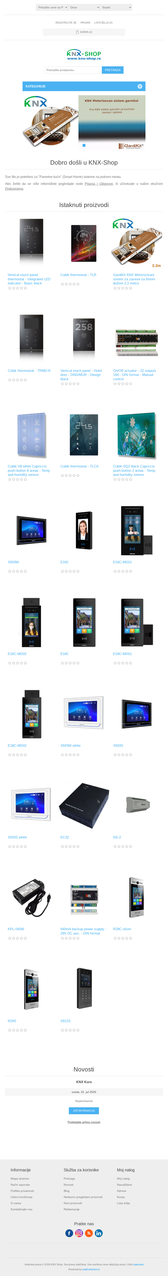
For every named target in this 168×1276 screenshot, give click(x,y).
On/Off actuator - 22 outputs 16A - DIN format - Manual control (134, 375)
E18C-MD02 (17, 746)
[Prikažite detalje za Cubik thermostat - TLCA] (83, 434)
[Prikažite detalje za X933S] (136, 714)
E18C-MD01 (122, 654)
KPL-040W (16, 929)
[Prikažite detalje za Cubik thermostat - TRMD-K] (31, 339)
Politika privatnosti (22, 1190)
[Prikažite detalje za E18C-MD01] (136, 622)
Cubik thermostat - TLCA (79, 466)
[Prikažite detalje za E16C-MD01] (136, 530)
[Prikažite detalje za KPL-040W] (31, 897)
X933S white (17, 837)
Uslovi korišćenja (21, 1197)
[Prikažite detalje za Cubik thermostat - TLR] (83, 243)
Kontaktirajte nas (21, 1209)
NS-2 (117, 837)
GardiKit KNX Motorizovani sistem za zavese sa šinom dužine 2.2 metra (134, 279)
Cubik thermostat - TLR (78, 275)
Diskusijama (14, 188)
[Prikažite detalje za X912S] (83, 989)
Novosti (68, 1184)
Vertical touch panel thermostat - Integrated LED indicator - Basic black (29, 279)
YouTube (99, 1233)
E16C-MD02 (17, 654)
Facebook (69, 1233)
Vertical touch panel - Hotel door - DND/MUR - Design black (81, 375)
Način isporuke (20, 1184)
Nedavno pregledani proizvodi (83, 1197)
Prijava (85, 22)
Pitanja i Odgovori (99, 184)
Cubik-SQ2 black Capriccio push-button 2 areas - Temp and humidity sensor (134, 470)
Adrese (121, 1190)
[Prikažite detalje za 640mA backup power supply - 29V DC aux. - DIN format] (83, 897)
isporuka (138, 1264)
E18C (64, 654)
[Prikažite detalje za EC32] (83, 805)
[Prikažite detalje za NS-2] (136, 805)
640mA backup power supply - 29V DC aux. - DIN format (83, 931)
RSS (89, 1233)
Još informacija (84, 1110)
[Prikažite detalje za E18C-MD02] (31, 714)
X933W (13, 562)
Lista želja (123, 1203)
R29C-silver (122, 929)
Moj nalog (123, 1178)
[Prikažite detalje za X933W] (31, 530)
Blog (66, 1190)
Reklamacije (71, 1209)
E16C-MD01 (122, 562)
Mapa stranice (20, 1178)
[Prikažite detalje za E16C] (83, 530)
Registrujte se (66, 22)
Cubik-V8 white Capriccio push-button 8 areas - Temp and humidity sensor (29, 470)
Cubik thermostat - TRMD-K (29, 371)
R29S (12, 1021)
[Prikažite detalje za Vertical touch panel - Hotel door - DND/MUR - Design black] (83, 339)
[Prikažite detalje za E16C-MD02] (31, 622)
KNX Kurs (84, 1082)
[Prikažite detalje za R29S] (31, 989)
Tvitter (79, 1233)
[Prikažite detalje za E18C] (83, 622)
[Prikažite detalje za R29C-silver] (136, 897)
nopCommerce (91, 1269)
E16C (64, 562)
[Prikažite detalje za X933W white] (83, 714)
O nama (16, 1203)
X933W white (70, 746)
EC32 (64, 837)
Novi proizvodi (73, 1203)
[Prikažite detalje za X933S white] (31, 805)
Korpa (121, 1197)
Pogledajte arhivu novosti (84, 1122)
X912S (65, 1021)
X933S (118, 746)
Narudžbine (124, 1184)
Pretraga (69, 1178)
